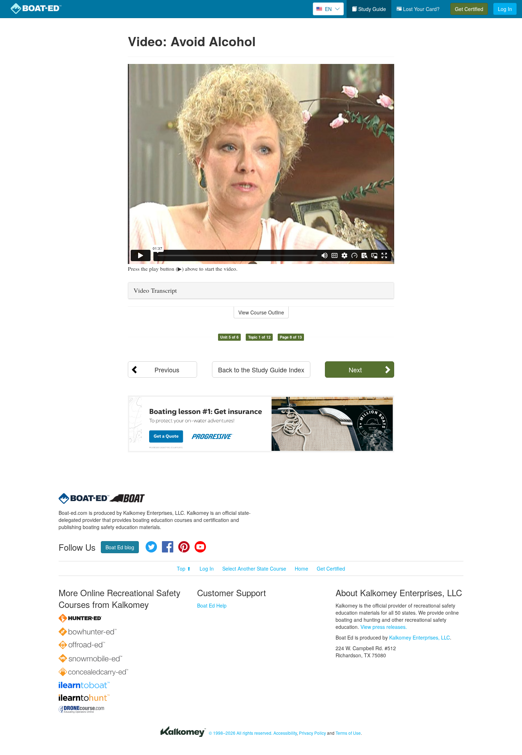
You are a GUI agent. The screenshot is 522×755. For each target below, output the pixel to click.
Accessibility (285, 733)
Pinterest (184, 546)
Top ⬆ (184, 568)
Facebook (167, 546)
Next (355, 369)
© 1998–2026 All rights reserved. (240, 733)
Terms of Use (348, 733)
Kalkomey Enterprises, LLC (419, 637)
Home (301, 568)
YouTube (200, 546)
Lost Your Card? (421, 8)
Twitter (151, 546)
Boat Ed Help (212, 605)
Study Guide (371, 8)
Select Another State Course (254, 568)
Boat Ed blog (119, 547)
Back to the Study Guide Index (261, 369)
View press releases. (383, 626)
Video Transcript (155, 290)
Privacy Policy (312, 733)
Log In (505, 8)
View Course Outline (261, 312)
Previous (166, 369)
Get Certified (469, 8)
